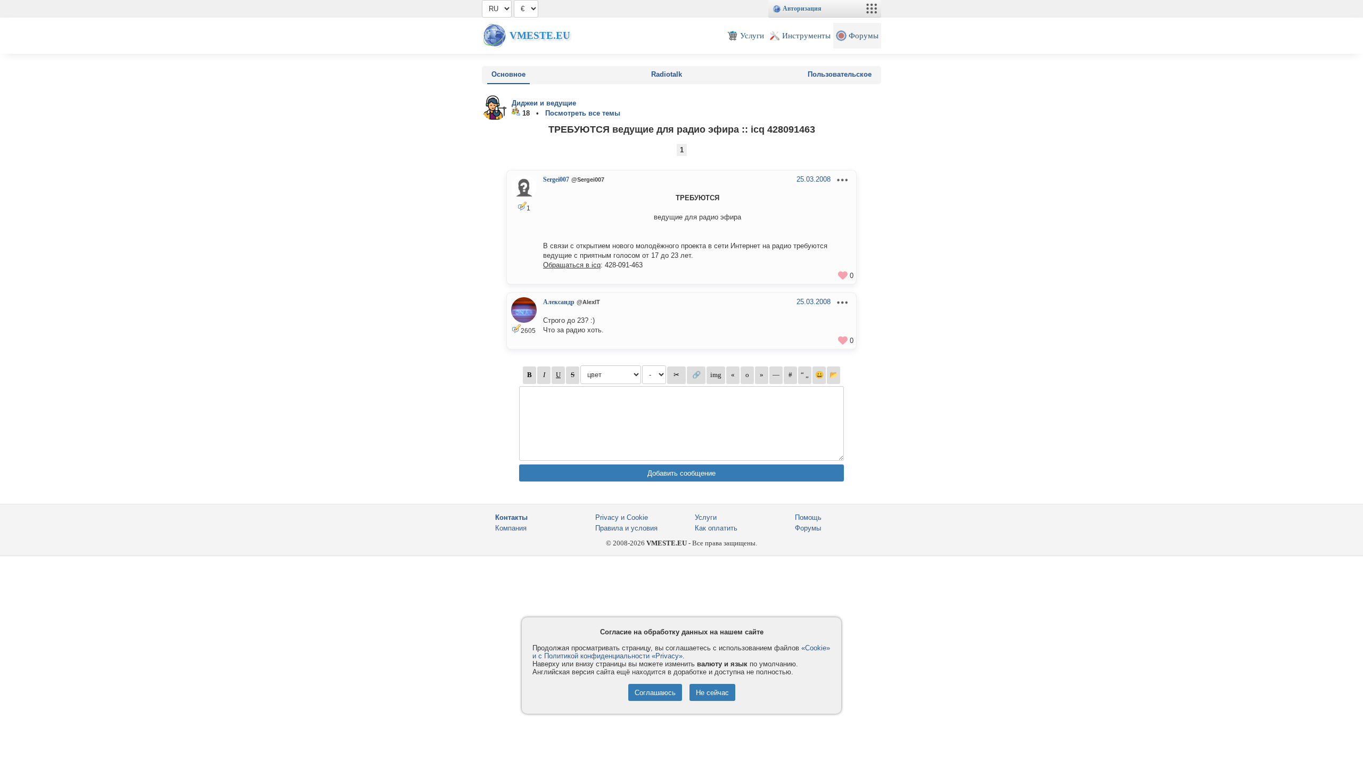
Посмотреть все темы (582, 113)
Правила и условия (626, 528)
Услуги (706, 517)
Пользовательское (840, 74)
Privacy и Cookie (621, 517)
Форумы (808, 528)
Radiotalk (666, 74)
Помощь (808, 517)
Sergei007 (556, 179)
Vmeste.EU (540, 35)
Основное (508, 74)
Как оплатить (716, 528)
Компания (511, 528)
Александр (558, 302)
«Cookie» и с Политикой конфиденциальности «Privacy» (681, 652)
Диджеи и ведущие (544, 103)
